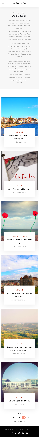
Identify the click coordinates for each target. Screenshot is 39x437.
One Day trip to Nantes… (19, 189)
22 (34, 417)
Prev (20, 414)
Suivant (18, 421)
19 (19, 417)
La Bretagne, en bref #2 (19, 401)
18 (14, 417)
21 (29, 417)
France (15, 236)
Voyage (19, 132)
